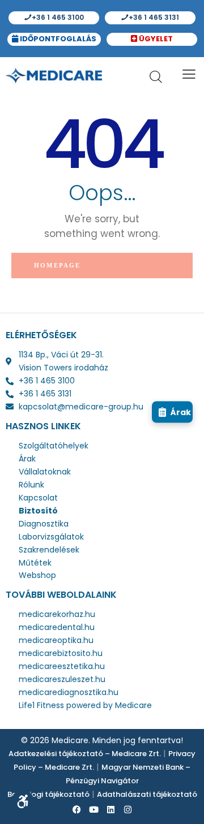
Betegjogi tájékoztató (48, 794)
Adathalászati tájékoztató (147, 794)
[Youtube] (93, 809)
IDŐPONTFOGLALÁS (57, 38)
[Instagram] (127, 809)
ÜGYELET (155, 38)
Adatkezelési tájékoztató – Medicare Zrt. (84, 753)
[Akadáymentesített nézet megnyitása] (22, 801)
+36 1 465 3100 (57, 17)
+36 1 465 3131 (153, 17)
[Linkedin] (110, 809)
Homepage (57, 265)
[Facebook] (76, 809)
